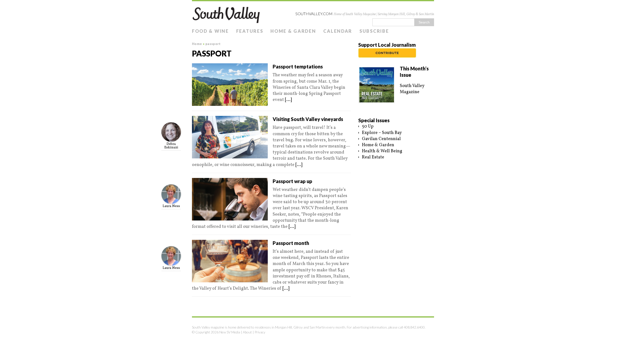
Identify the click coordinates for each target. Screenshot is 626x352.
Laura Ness (171, 206)
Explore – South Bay (382, 133)
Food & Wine (210, 31)
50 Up (368, 126)
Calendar (337, 31)
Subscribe (374, 31)
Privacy (260, 332)
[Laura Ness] (171, 201)
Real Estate (373, 157)
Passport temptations (298, 66)
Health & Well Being (382, 151)
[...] (288, 100)
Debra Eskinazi (171, 146)
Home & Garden (293, 31)
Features (249, 31)
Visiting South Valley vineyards (308, 119)
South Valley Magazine (412, 89)
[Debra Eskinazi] (171, 139)
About (247, 332)
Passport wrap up (292, 181)
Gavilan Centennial (381, 139)
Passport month (291, 243)
